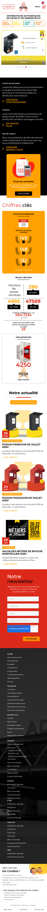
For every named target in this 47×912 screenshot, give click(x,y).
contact (8, 7)
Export (9, 732)
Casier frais (11, 833)
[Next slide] (43, 50)
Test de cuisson (12, 773)
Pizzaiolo (10, 718)
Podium (17, 441)
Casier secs (11, 836)
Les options (11, 748)
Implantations (12, 668)
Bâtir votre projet (13, 766)
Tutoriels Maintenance (15, 675)
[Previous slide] (4, 50)
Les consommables (14, 763)
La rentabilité (12, 769)
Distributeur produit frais (16, 707)
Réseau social (9, 900)
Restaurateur (12, 722)
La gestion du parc (14, 750)
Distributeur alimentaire (16, 710)
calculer (23, 193)
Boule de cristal (13, 753)
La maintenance (13, 696)
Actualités (8, 441)
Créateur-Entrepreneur (15, 729)
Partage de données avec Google (15, 893)
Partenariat (11, 814)
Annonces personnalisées (12, 897)
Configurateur (12, 671)
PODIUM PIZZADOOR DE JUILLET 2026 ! (22, 499)
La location (11, 689)
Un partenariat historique (16, 843)
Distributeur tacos (13, 798)
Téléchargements (13, 678)
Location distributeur (15, 776)
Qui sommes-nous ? (14, 657)
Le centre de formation (15, 700)
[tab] (16, 67)
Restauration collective (15, 735)
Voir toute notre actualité (23, 402)
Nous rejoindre (12, 661)
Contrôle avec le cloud (15, 857)
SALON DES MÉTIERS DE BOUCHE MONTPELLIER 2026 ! (22, 552)
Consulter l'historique (23, 270)
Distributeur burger (14, 818)
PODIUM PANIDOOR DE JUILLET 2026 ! (21, 445)
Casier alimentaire (13, 846)
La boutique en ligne (14, 693)
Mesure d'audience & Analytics (14, 895)
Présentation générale (15, 744)
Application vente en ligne (17, 756)
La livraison (12, 759)
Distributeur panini (14, 795)
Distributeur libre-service (16, 703)
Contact (10, 682)
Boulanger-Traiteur (14, 725)
